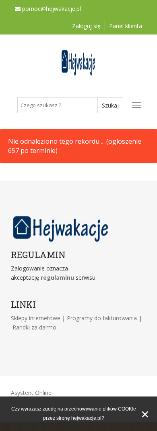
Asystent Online (31, 392)
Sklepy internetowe (36, 318)
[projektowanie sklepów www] (96, 277)
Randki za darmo (34, 327)
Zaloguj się (86, 26)
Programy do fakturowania (102, 318)
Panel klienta (125, 26)
